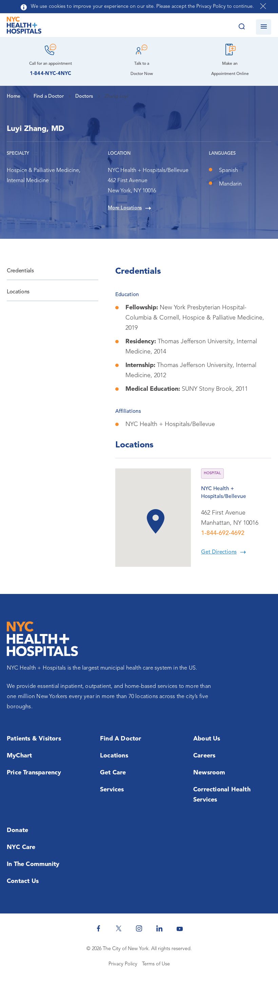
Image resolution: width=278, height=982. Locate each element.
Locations (18, 292)
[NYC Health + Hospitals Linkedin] (159, 928)
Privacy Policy (122, 964)
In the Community (33, 864)
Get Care (113, 773)
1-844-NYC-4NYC (51, 73)
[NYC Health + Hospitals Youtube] (179, 928)
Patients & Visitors (34, 739)
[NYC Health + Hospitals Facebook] (98, 928)
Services (112, 790)
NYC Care (21, 847)
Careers (204, 756)
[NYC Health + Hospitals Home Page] (24, 27)
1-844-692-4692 (222, 533)
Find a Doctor (120, 739)
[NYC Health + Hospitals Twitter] (118, 928)
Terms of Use (156, 964)
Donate (17, 830)
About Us (206, 739)
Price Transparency (34, 773)
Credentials (20, 271)
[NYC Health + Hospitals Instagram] (139, 928)
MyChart (19, 756)
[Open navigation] (263, 27)
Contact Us (23, 881)
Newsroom (209, 773)
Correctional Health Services (222, 795)
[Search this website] (241, 27)
